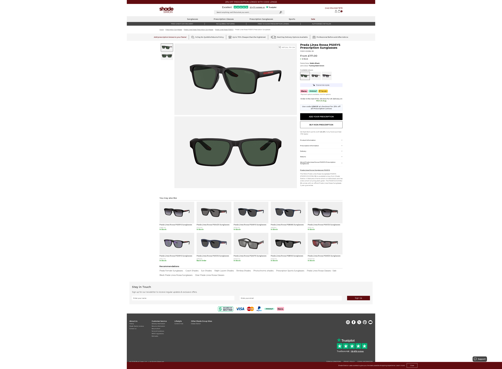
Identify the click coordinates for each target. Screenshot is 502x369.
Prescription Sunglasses (261, 19)
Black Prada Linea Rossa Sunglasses (175, 275)
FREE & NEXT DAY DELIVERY (182, 24)
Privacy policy (349, 361)
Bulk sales (155, 336)
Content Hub (179, 323)
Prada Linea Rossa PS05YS (224, 29)
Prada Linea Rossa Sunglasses (319, 174)
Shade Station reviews (136, 326)
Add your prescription (321, 116)
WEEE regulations (158, 333)
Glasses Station (196, 323)
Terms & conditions (333, 361)
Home (161, 29)
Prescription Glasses (224, 19)
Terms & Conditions (158, 331)
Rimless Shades (243, 271)
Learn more (400, 365)
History (131, 323)
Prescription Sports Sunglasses (290, 271)
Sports (292, 19)
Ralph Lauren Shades (224, 271)
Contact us (132, 328)
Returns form (156, 328)
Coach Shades (192, 271)
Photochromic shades (263, 271)
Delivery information (158, 323)
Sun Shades (206, 271)
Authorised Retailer (321, 24)
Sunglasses (192, 19)
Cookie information (365, 361)
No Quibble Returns (225, 24)
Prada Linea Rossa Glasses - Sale (321, 271)
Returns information (158, 326)
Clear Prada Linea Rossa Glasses (209, 275)
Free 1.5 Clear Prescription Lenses (273, 24)
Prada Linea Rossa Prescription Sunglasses (198, 29)
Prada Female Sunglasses (171, 271)
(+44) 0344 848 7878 (334, 8)
